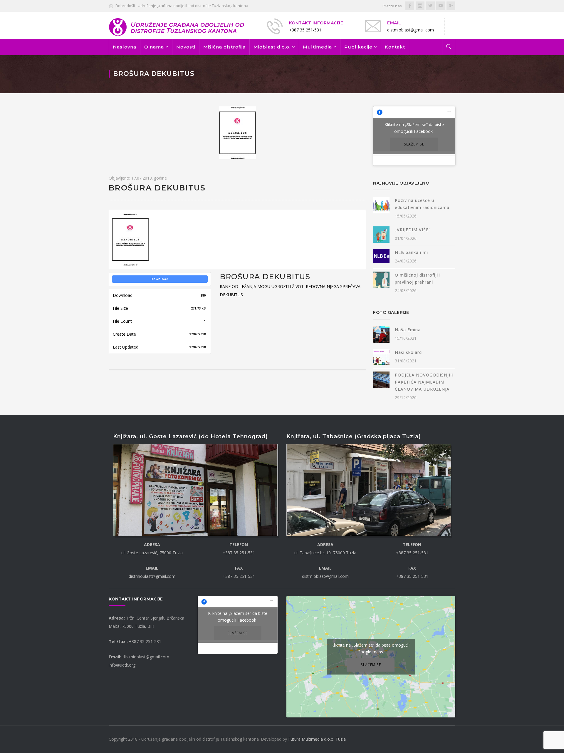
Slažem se (414, 144)
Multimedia (317, 47)
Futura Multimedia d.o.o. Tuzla (317, 739)
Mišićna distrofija (224, 47)
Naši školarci (409, 352)
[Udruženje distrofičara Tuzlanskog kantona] (177, 26)
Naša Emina (408, 329)
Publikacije (358, 47)
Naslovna (124, 47)
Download (160, 279)
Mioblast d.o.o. (272, 47)
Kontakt (395, 47)
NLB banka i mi (411, 252)
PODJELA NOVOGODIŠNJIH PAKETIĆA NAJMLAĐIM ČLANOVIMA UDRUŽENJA (424, 382)
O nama (154, 47)
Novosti (185, 47)
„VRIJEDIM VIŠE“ (412, 229)
